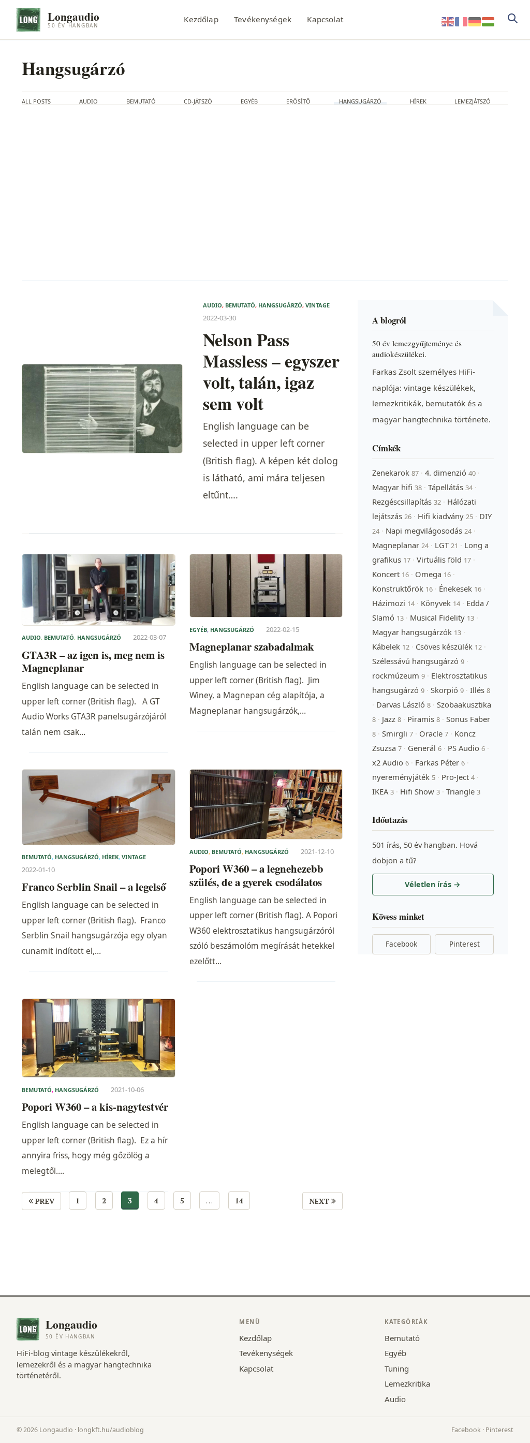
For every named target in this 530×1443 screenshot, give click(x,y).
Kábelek (390, 646)
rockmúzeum (398, 675)
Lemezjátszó (472, 101)
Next (320, 1201)
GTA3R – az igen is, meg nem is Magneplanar (93, 662)
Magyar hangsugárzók (416, 632)
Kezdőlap (201, 19)
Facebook (401, 944)
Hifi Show (420, 791)
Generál (424, 748)
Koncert (390, 574)
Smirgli (397, 733)
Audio (88, 101)
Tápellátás (450, 487)
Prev (43, 1201)
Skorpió (447, 690)
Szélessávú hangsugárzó (418, 661)
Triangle (463, 791)
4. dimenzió (450, 472)
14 (239, 1200)
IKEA (383, 791)
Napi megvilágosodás (429, 530)
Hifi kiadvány (445, 516)
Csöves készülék (449, 646)
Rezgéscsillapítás (406, 501)
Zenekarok (395, 472)
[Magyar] (488, 21)
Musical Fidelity (442, 617)
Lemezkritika (407, 1383)
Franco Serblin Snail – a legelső (94, 886)
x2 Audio (390, 762)
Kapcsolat (325, 19)
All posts (36, 101)
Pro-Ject (458, 777)
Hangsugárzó (360, 101)
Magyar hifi (397, 487)
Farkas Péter (440, 762)
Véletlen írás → (433, 884)
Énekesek (460, 588)
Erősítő (298, 101)
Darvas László (403, 704)
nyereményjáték (403, 777)
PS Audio (466, 748)
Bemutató (141, 101)
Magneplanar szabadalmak (251, 646)
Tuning (397, 1368)
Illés (480, 690)
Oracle (433, 733)
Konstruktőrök (402, 588)
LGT (446, 545)
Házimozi (393, 603)
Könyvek (440, 603)
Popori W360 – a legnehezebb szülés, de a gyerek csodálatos (256, 875)
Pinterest (464, 944)
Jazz (391, 719)
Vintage (317, 305)
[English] (448, 21)
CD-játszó (198, 101)
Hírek (418, 101)
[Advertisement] (265, 192)
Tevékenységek (262, 19)
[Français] (461, 21)
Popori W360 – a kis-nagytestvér (95, 1106)
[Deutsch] (475, 21)
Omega (433, 574)
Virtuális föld (444, 559)
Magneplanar (400, 545)
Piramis (423, 719)
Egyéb (249, 101)
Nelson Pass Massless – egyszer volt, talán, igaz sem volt (271, 371)
